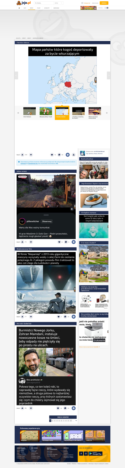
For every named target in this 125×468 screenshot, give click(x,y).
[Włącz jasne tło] (105, 7)
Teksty (18, 451)
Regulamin (65, 453)
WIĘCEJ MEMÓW (63, 417)
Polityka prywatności (68, 454)
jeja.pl (18, 38)
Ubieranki (56, 8)
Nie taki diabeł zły (24, 323)
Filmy (38, 8)
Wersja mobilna (20, 450)
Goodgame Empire (35, 456)
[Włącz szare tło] (106, 7)
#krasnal (100, 153)
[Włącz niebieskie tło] (107, 7)
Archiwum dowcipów (21, 454)
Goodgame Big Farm (36, 457)
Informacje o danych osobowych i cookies (68, 457)
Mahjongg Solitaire (21, 457)
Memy (31, 8)
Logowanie (49, 452)
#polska (91, 153)
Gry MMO (34, 448)
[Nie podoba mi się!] (33, 155)
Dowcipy (46, 8)
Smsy (18, 453)
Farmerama (34, 450)
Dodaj (104, 3)
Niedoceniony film (24, 249)
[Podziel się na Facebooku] (68, 155)
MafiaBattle (33, 451)
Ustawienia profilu (51, 456)
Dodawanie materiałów (52, 454)
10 (70, 420)
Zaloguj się (87, 3)
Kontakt (65, 450)
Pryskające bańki (21, 456)
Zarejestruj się (33, 163)
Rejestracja (49, 451)
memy (24, 38)
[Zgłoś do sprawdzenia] (74, 155)
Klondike (33, 454)
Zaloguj (23, 163)
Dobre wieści (22, 171)
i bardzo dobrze (38, 38)
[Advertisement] (62, 134)
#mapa (95, 153)
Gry (25, 8)
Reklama (65, 451)
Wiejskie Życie (34, 453)
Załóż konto (95, 3)
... (73, 420)
